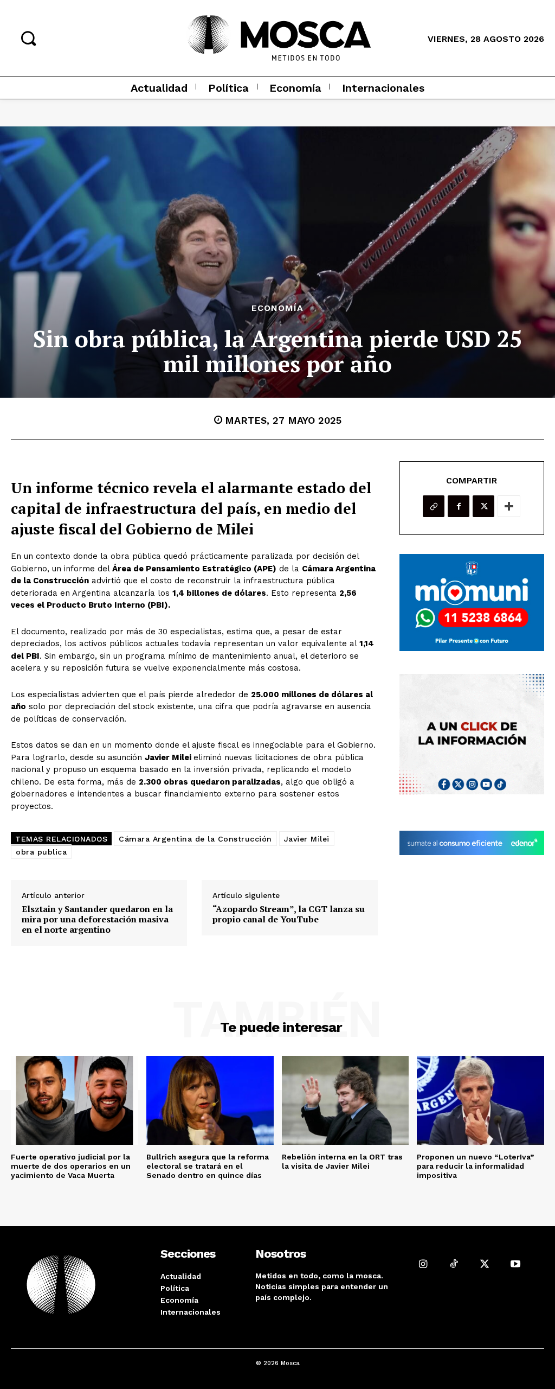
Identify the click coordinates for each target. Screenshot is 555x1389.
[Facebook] (458, 506)
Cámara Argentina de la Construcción (195, 838)
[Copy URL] (433, 506)
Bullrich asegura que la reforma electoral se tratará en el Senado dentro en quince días (207, 1166)
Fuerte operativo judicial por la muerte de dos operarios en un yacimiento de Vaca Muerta (71, 1166)
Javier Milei (307, 838)
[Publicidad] (471, 602)
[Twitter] (483, 506)
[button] (28, 38)
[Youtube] (515, 1263)
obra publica (41, 852)
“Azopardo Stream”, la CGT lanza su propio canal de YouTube (288, 914)
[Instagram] (423, 1263)
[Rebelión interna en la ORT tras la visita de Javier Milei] (345, 1100)
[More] (509, 506)
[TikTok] (454, 1263)
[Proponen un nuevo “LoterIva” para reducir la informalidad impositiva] (480, 1100)
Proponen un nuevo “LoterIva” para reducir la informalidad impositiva (475, 1166)
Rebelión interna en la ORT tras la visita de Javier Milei (342, 1161)
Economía (277, 308)
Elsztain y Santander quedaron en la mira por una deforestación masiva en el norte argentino (97, 919)
